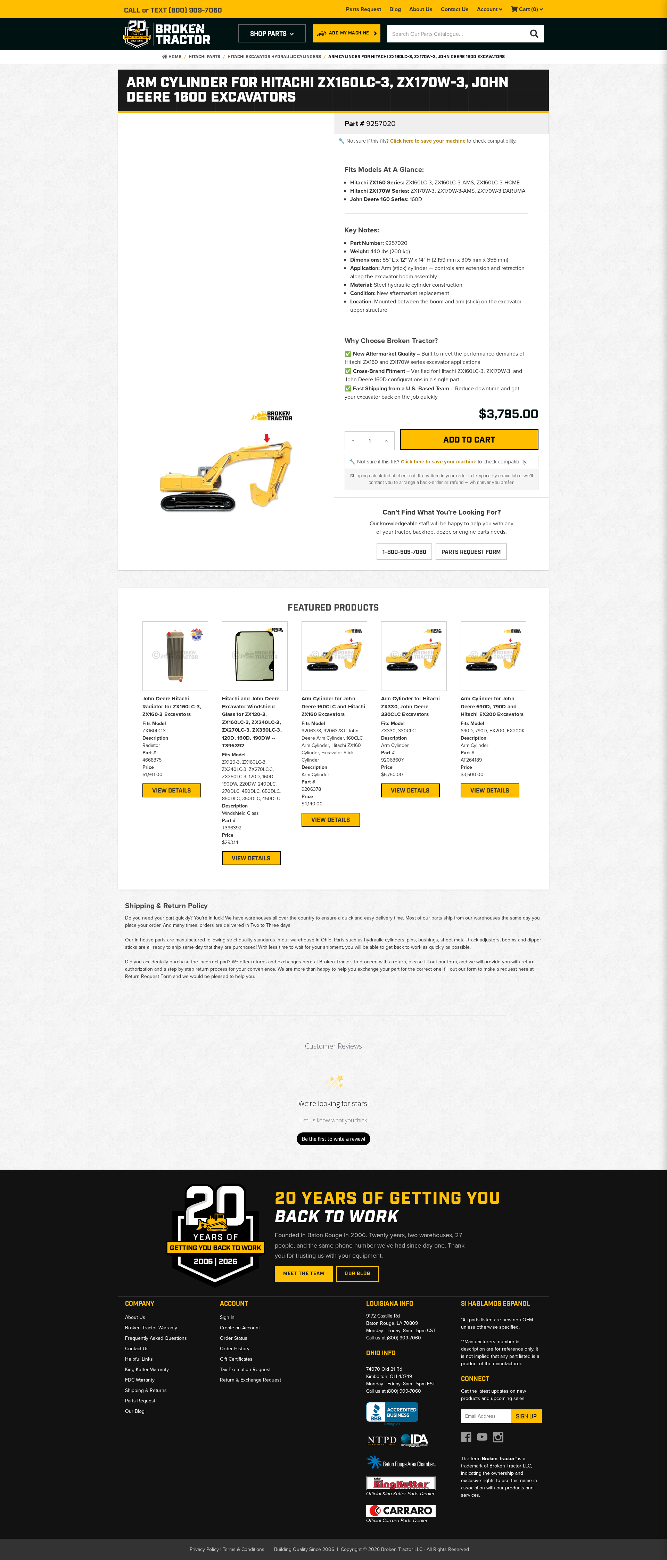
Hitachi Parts (204, 57)
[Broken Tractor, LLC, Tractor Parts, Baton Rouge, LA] (392, 1414)
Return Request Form (148, 976)
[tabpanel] (175, 709)
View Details (171, 791)
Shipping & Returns (146, 1390)
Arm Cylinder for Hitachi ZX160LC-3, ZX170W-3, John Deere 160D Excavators (416, 57)
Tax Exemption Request (245, 1369)
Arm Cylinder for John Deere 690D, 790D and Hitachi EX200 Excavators (492, 706)
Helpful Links (139, 1359)
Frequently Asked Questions (156, 1338)
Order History (234, 1348)
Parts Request (363, 9)
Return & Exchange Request (250, 1380)
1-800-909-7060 (404, 552)
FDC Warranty (140, 1380)
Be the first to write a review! (333, 1139)
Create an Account (240, 1327)
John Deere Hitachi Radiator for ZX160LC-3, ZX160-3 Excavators (171, 706)
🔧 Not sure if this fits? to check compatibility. (427, 141)
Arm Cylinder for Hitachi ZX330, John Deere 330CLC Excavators (410, 706)
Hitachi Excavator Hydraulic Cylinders (274, 57)
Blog (395, 9)
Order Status (233, 1338)
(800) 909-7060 (195, 10)
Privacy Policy (204, 1549)
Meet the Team (304, 1274)
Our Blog (357, 1274)
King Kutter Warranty (147, 1369)
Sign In (227, 1317)
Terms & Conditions (243, 1549)
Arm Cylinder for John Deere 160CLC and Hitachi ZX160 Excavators (333, 706)
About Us (421, 9)
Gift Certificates (236, 1359)
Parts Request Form (471, 552)
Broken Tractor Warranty (151, 1327)
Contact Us (455, 9)
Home (174, 57)
